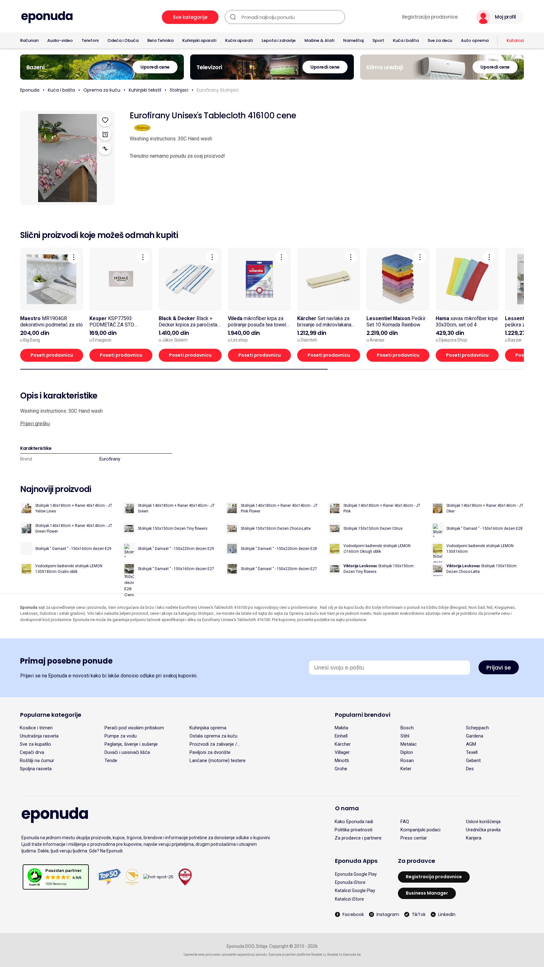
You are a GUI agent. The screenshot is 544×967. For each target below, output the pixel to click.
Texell (472, 752)
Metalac (408, 744)
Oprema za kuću (101, 90)
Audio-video (60, 40)
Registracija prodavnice (430, 17)
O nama (347, 808)
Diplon (406, 752)
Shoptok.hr (334, 954)
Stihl (404, 736)
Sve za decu (440, 40)
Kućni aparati (239, 40)
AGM (471, 744)
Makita (341, 728)
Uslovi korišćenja (483, 821)
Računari (29, 40)
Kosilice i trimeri (36, 728)
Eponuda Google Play (356, 874)
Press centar (413, 838)
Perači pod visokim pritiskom (134, 728)
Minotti (342, 760)
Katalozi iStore (349, 899)
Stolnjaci (179, 90)
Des (470, 769)
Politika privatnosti (353, 830)
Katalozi (515, 40)
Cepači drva (32, 752)
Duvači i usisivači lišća (127, 752)
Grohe (341, 769)
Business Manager (427, 893)
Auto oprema (475, 40)
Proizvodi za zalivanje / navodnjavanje (213, 744)
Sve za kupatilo (35, 744)
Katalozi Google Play (355, 890)
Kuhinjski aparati (199, 40)
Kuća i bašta (406, 40)
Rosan (407, 760)
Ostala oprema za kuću (213, 736)
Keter (405, 769)
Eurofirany (109, 459)
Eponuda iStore (350, 882)
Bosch (407, 728)
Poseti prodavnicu (52, 355)
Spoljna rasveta (36, 769)
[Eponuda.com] (47, 17)
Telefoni (90, 40)
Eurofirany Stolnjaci (218, 90)
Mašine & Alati (319, 40)
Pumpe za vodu (121, 736)
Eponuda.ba (352, 954)
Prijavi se (498, 667)
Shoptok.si (318, 954)
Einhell (341, 736)
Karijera (473, 838)
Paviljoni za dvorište (210, 752)
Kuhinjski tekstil (145, 90)
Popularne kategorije (50, 715)
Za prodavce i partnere (358, 838)
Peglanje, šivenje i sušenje (131, 744)
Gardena (474, 736)
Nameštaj (353, 40)
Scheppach (477, 728)
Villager (342, 752)
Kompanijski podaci (420, 830)
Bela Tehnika (160, 40)
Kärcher (343, 744)
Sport (378, 40)
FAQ (404, 821)
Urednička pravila (483, 830)
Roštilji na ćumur (37, 760)
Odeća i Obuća (123, 40)
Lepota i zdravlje (279, 40)
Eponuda (29, 90)
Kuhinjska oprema (208, 728)
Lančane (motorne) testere (218, 760)
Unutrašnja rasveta (39, 736)
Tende (111, 760)
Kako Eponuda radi (354, 821)
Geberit (473, 760)
